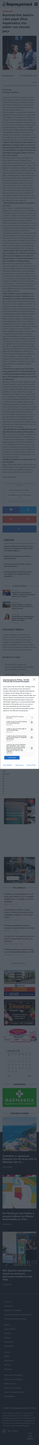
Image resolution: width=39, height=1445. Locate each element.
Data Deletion (7, 765)
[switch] (31, 722)
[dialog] (19, 722)
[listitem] (19, 717)
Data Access (19, 765)
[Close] (35, 680)
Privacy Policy (31, 765)
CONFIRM (12, 758)
